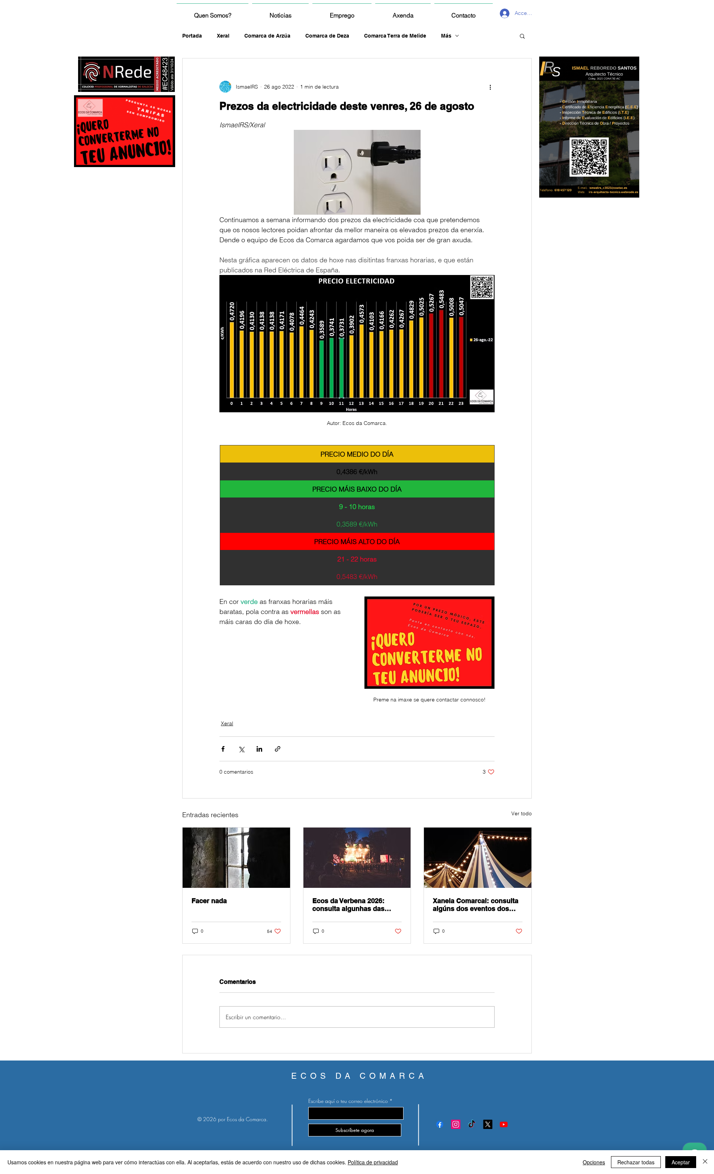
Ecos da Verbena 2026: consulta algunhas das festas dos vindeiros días (352, 904)
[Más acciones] (490, 86)
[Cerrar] (705, 1162)
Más (446, 36)
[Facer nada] (236, 858)
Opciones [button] (594, 1162)
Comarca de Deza (327, 36)
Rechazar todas (635, 1162)
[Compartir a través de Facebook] (222, 748)
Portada (192, 36)
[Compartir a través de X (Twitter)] (241, 748)
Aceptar (681, 1162)
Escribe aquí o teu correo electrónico (348, 1101)
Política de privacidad (373, 1162)
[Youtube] (503, 1124)
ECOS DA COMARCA (359, 1076)
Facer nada (209, 901)
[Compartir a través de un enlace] (277, 748)
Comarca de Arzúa (267, 36)
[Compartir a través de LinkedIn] (259, 748)
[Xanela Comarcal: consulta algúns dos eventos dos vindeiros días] (477, 858)
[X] (487, 1124)
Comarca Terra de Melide (395, 36)
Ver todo (521, 813)
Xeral (223, 36)
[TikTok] (471, 1124)
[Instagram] (455, 1124)
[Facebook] (439, 1124)
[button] (522, 36)
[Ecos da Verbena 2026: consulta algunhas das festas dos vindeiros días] (357, 858)
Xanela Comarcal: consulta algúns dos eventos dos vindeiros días (475, 904)
